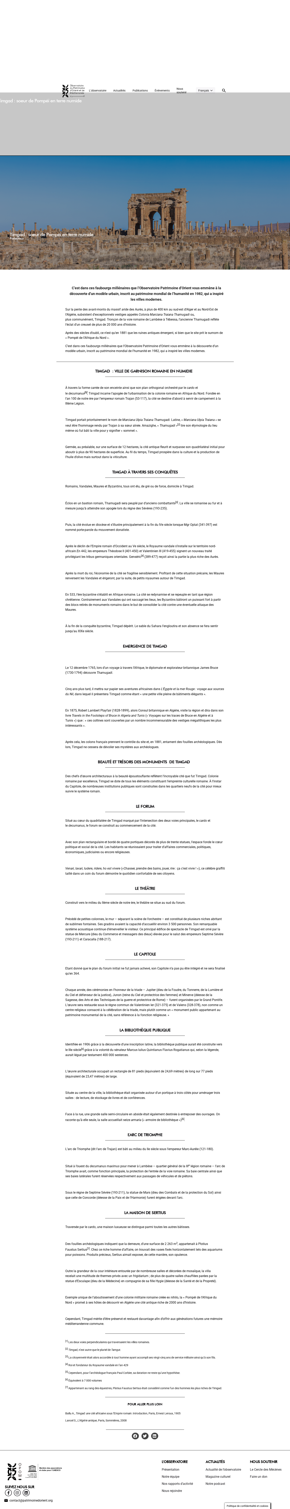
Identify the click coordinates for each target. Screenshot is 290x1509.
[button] (135, 1436)
